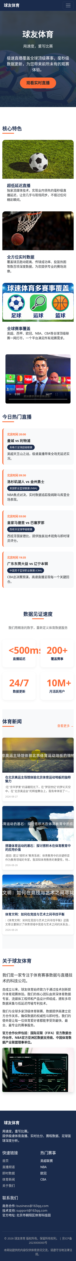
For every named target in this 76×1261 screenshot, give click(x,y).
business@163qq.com (32, 1206)
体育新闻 (8, 1179)
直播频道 (8, 1167)
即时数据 (8, 1173)
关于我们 (8, 1185)
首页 (5, 1161)
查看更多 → (65, 726)
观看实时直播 (38, 82)
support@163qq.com (31, 1210)
